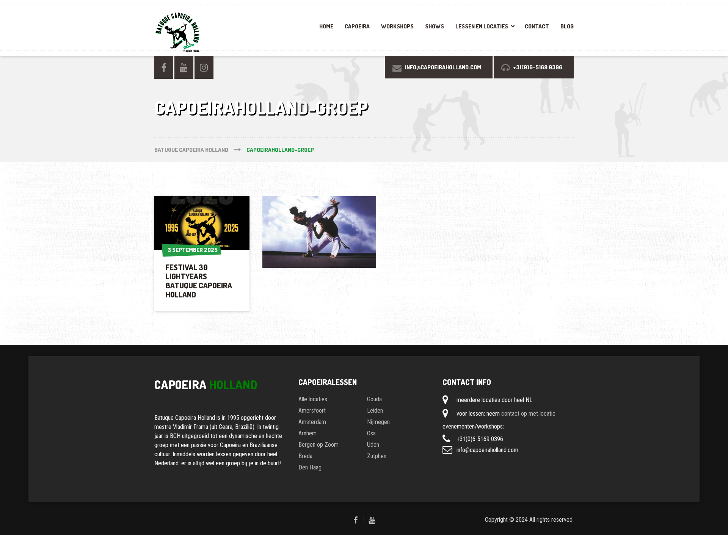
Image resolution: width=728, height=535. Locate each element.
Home (326, 26)
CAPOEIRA (357, 26)
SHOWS (434, 26)
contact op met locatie (528, 413)
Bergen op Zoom (318, 444)
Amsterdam (312, 421)
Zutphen (376, 456)
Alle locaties (312, 399)
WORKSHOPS (397, 26)
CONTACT (537, 26)
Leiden (375, 410)
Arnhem (307, 433)
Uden (373, 444)
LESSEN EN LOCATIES (481, 26)
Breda (305, 456)
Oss (371, 433)
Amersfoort (312, 410)
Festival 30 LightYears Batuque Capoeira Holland (199, 280)
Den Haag (310, 467)
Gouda (374, 399)
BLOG (567, 26)
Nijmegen (378, 421)
